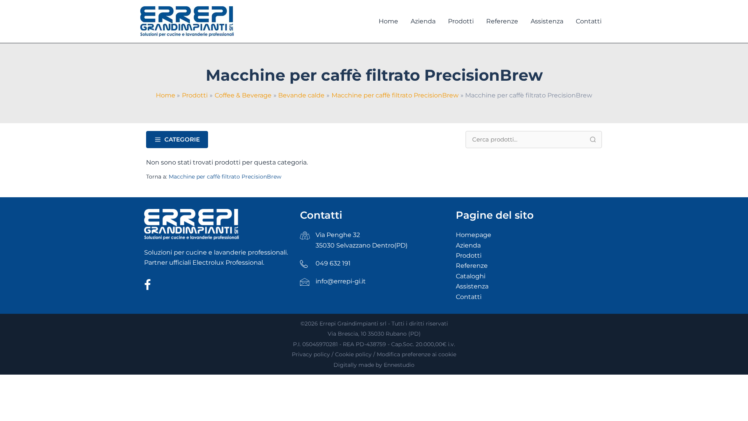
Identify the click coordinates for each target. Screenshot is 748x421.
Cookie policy (353, 354)
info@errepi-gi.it (341, 281)
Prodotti (469, 255)
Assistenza (472, 286)
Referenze (472, 265)
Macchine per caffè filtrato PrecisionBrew (225, 176)
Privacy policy (311, 354)
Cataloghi (470, 276)
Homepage (473, 235)
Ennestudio (399, 364)
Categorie (182, 139)
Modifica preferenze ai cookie (416, 354)
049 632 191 (333, 263)
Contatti (469, 297)
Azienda (468, 245)
